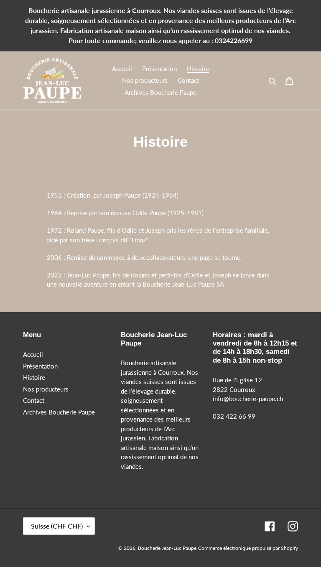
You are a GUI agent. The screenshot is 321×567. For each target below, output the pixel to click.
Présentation (40, 366)
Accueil (33, 354)
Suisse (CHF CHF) (57, 526)
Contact (33, 400)
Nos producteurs (46, 389)
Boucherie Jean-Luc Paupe (167, 548)
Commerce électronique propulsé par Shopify (248, 548)
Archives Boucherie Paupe (59, 412)
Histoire (34, 377)
